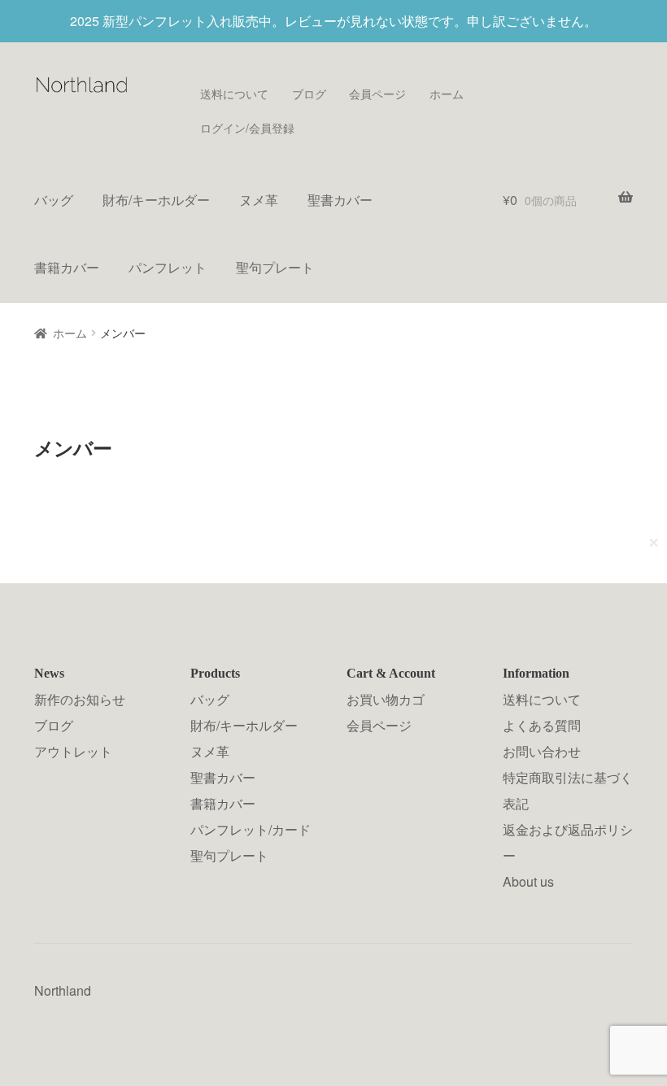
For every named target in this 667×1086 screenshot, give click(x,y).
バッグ (53, 199)
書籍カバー (66, 267)
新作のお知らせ (79, 699)
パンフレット (168, 267)
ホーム (446, 93)
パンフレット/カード (250, 829)
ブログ (309, 93)
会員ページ (377, 93)
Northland (62, 990)
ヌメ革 (258, 199)
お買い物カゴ (386, 699)
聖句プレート (275, 267)
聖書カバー (340, 199)
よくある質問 (542, 725)
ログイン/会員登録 (247, 128)
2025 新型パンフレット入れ (151, 20)
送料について (234, 93)
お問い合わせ (542, 751)
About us (528, 881)
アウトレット (73, 751)
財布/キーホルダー (156, 199)
